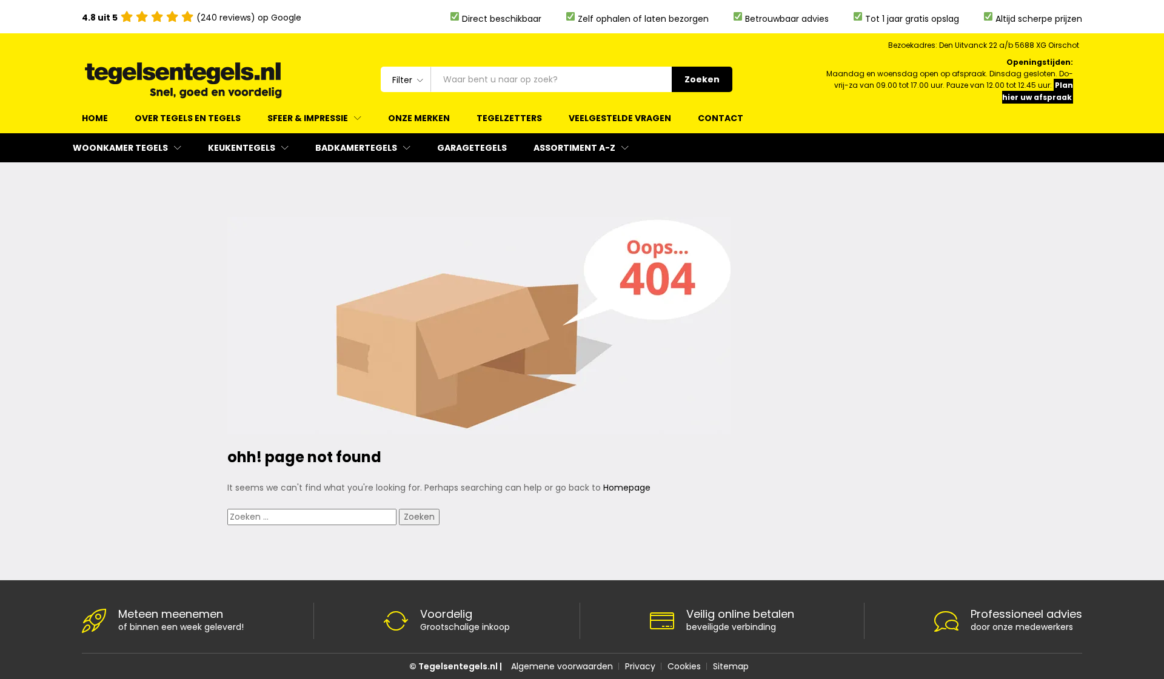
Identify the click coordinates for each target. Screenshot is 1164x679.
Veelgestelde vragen (620, 118)
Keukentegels (241, 148)
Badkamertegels (356, 148)
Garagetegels (472, 148)
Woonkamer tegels (120, 148)
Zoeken (702, 79)
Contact (720, 118)
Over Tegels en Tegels (188, 118)
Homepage (627, 488)
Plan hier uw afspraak (1037, 91)
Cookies (684, 666)
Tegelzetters (509, 118)
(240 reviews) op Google (191, 18)
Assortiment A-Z (574, 148)
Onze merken (419, 118)
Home (95, 118)
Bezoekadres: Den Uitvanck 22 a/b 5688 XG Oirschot (983, 45)
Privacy (640, 666)
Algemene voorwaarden (562, 666)
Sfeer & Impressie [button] (307, 118)
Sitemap (731, 666)
